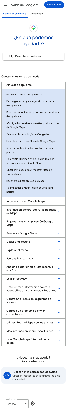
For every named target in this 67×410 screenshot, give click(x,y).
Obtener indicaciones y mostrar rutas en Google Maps (29, 172)
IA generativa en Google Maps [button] (25, 201)
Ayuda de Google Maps (26, 5)
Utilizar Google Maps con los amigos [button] (29, 322)
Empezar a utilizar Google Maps (24, 94)
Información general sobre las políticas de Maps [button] (31, 211)
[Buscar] (11, 56)
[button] (5, 5)
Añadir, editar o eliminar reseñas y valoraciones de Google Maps (32, 125)
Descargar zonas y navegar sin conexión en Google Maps (30, 103)
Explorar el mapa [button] (17, 250)
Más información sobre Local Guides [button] (29, 331)
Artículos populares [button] (19, 85)
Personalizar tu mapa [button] (19, 258)
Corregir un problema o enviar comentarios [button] (25, 312)
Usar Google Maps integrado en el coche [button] (28, 341)
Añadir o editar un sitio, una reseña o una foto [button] (29, 268)
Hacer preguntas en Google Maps (25, 180)
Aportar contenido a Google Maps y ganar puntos (30, 150)
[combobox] (33, 56)
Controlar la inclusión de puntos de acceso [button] (28, 300)
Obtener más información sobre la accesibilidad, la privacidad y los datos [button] (31, 288)
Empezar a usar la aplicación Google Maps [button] (29, 223)
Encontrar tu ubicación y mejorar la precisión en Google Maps (33, 114)
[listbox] (17, 403)
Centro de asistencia (14, 13)
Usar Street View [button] (16, 278)
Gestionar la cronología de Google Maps (29, 134)
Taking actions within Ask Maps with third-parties (30, 189)
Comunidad (36, 13)
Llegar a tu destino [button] (18, 241)
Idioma (12, 399)
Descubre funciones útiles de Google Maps (30, 141)
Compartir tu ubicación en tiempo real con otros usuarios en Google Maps (30, 161)
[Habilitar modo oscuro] (33, 403)
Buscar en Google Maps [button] (21, 233)
